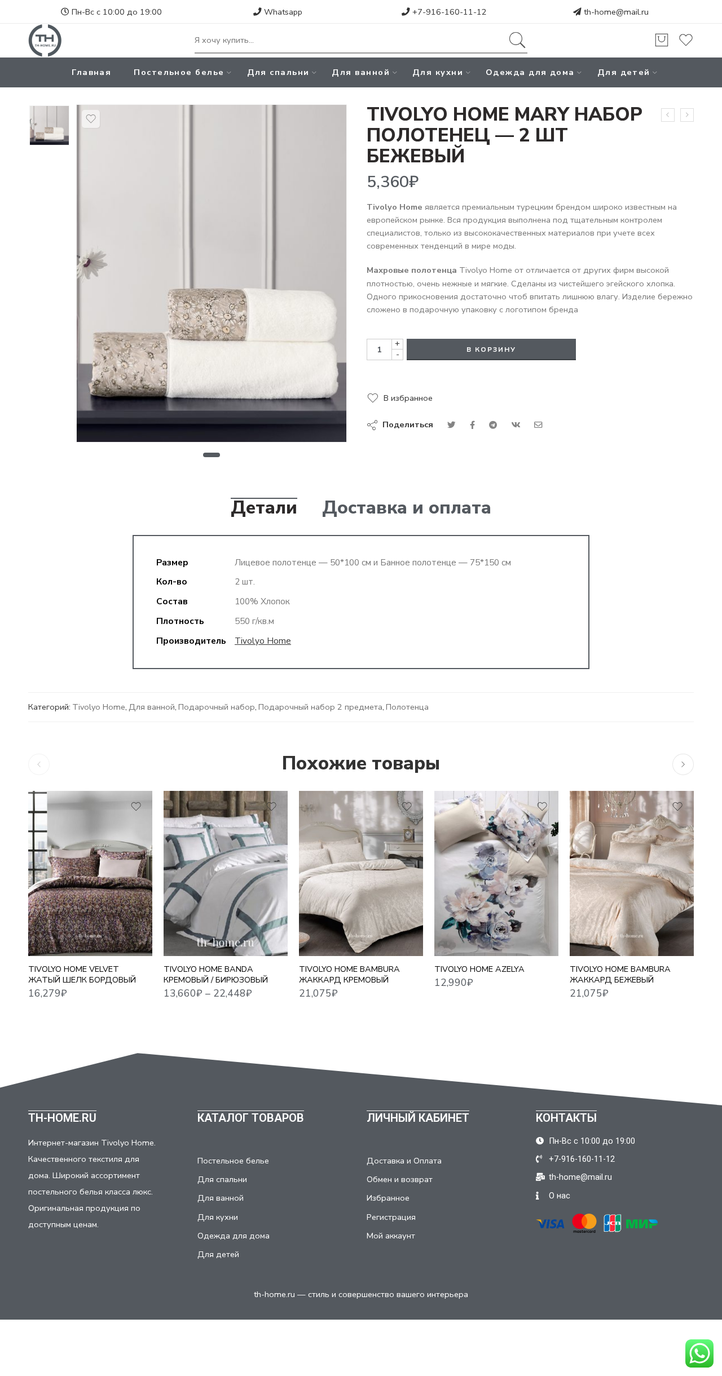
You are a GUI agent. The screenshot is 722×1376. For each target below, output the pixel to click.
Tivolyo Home (263, 641)
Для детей (623, 72)
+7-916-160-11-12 (448, 11)
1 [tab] (211, 455)
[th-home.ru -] (45, 40)
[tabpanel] (211, 276)
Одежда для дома (530, 72)
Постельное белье (179, 72)
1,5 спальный (194, 888)
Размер (179, 873)
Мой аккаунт (391, 1235)
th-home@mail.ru (616, 11)
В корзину (491, 349)
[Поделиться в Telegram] (493, 425)
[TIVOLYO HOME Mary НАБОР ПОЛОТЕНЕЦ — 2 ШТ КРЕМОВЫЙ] (687, 115)
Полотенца (407, 707)
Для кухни (437, 72)
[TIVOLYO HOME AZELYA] (496, 873)
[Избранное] (91, 119)
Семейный (194, 939)
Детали (264, 508)
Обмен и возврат (400, 1179)
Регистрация (391, 1217)
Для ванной (361, 72)
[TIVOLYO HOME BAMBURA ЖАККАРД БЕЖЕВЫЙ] (632, 873)
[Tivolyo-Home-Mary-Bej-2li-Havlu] (49, 125)
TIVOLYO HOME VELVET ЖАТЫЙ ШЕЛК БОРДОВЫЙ (82, 974)
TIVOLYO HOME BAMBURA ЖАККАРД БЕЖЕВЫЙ (620, 974)
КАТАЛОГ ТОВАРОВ (250, 1118)
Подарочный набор (216, 707)
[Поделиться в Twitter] (451, 425)
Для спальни (278, 72)
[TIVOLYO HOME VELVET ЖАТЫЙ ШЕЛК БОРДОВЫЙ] (90, 873)
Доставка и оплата (406, 508)
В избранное (408, 398)
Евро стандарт (194, 905)
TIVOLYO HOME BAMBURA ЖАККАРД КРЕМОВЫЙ (349, 974)
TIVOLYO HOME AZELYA (479, 969)
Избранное (388, 1198)
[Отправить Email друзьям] (538, 425)
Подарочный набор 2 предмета (320, 707)
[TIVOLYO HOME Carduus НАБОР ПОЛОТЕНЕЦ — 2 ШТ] (668, 115)
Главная (91, 72)
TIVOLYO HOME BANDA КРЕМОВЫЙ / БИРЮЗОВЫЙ (216, 974)
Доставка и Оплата (404, 1160)
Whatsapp (282, 11)
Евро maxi (194, 922)
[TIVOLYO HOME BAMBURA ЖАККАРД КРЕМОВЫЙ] (361, 873)
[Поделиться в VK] (472, 425)
